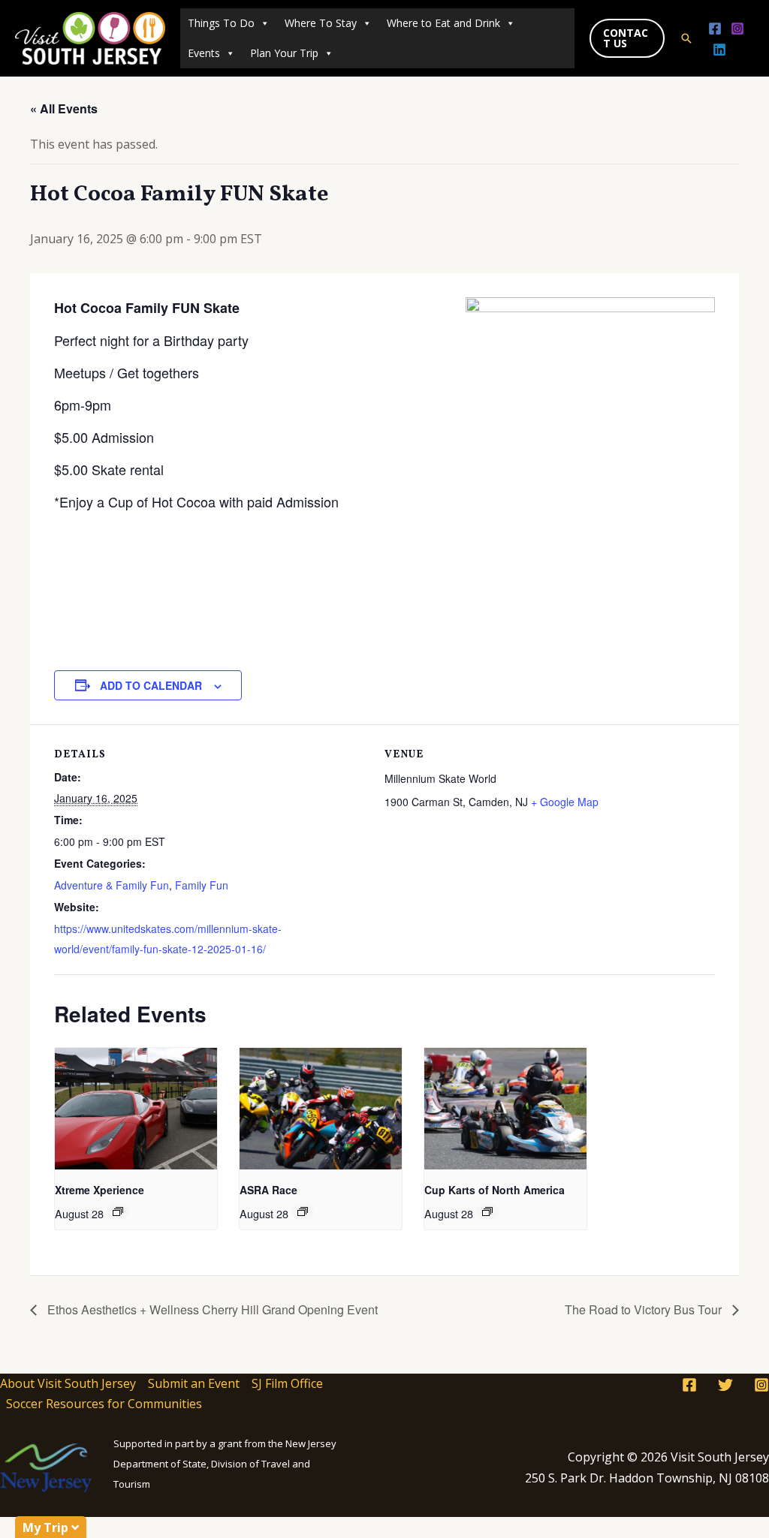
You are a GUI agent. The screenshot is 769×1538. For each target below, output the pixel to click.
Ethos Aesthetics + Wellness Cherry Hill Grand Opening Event (211, 1309)
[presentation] (136, 1108)
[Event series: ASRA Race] (302, 1211)
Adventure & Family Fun (111, 884)
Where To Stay (321, 23)
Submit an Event (194, 1383)
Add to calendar (151, 685)
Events (204, 53)
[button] (627, 38)
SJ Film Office (287, 1383)
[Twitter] (725, 1384)
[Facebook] (715, 28)
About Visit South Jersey (68, 1383)
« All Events (64, 108)
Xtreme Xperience (99, 1189)
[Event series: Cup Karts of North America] (487, 1211)
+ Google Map (565, 801)
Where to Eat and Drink (443, 23)
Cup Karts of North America (494, 1189)
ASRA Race (268, 1189)
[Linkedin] (719, 49)
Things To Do (221, 23)
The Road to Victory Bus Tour (645, 1309)
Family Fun (201, 884)
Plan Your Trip (284, 53)
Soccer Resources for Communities (104, 1403)
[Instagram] (737, 28)
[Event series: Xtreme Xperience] (118, 1211)
